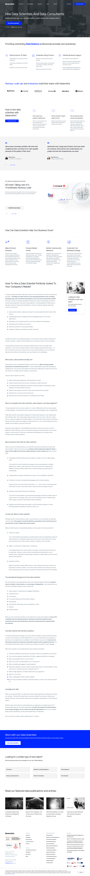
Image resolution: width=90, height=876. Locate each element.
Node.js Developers (50, 854)
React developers (50, 843)
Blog (48, 3)
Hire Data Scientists (13, 23)
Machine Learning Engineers (41, 769)
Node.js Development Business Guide (75, 844)
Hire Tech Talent (79, 3)
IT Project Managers (50, 858)
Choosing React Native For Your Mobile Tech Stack (75, 851)
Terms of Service (29, 841)
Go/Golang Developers (51, 856)
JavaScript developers (51, 850)
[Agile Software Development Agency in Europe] (9, 4)
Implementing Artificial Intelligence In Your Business (75, 836)
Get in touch (72, 310)
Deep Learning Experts (12, 775)
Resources (28, 854)
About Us (40, 3)
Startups (9, 83)
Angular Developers (50, 852)
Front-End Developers (51, 839)
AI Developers (49, 835)
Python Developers (39, 775)
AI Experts (9, 769)
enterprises (33, 83)
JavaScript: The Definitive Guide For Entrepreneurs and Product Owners (75, 841)
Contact (55, 3)
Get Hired (69, 3)
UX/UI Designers (50, 860)
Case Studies (30, 3)
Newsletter (28, 837)
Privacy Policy (12, 873)
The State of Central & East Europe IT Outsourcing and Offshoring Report (75, 847)
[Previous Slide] (6, 165)
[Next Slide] (11, 165)
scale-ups (18, 83)
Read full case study (14, 208)
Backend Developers (51, 841)
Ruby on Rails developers (52, 845)
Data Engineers (65, 769)
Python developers (50, 847)
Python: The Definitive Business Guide (75, 838)
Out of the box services (31, 850)
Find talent (28, 852)
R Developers (64, 775)
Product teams (49, 862)
